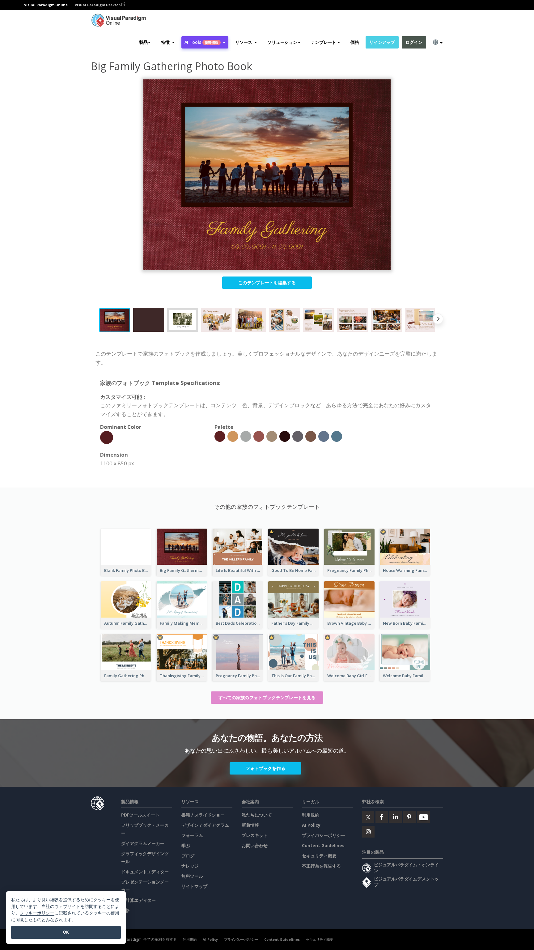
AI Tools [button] (201, 42)
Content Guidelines (323, 845)
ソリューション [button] (282, 42)
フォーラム (192, 835)
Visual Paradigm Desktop (98, 4)
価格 (354, 42)
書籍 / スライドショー (203, 815)
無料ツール (192, 876)
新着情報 (250, 825)
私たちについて (257, 815)
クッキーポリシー (37, 912)
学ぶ (185, 845)
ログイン (413, 42)
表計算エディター (138, 900)
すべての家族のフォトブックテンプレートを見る (267, 697)
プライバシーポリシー (323, 835)
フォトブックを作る (266, 768)
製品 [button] (143, 42)
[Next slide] (438, 320)
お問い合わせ (255, 845)
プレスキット (255, 835)
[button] (167, 42)
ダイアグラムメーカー (142, 843)
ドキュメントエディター (145, 872)
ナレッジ (190, 866)
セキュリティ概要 (319, 856)
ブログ (187, 856)
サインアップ (382, 42)
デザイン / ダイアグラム (205, 825)
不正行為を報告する (321, 866)
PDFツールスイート (140, 815)
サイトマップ (194, 886)
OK (66, 932)
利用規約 (310, 815)
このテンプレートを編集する (267, 282)
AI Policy (311, 825)
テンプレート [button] (323, 42)
